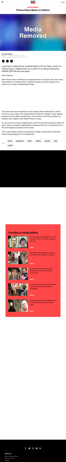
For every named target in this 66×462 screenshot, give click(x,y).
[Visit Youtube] (36, 448)
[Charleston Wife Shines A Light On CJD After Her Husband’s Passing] (33, 258)
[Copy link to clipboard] (11, 61)
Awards (7, 460)
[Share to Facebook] (3, 61)
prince (10, 141)
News (31, 311)
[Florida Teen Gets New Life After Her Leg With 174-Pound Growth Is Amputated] (33, 289)
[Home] (33, 2)
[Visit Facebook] (26, 448)
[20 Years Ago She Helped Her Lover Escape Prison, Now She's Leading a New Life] (33, 242)
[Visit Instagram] (33, 448)
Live (63, 2)
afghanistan (20, 141)
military (38, 141)
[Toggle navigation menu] (2, 2)
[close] (64, 152)
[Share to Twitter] (7, 61)
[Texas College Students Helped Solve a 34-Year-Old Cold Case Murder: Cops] (33, 305)
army (55, 141)
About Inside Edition (11, 456)
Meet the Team (9, 458)
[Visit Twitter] (29, 448)
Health (32, 263)
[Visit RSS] (40, 448)
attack (30, 141)
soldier (10, 145)
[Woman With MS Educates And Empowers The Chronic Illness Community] (33, 274)
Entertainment (33, 7)
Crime (32, 247)
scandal (47, 141)
